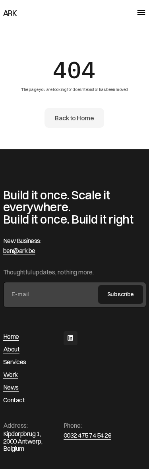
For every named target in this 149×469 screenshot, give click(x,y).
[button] (137, 13)
